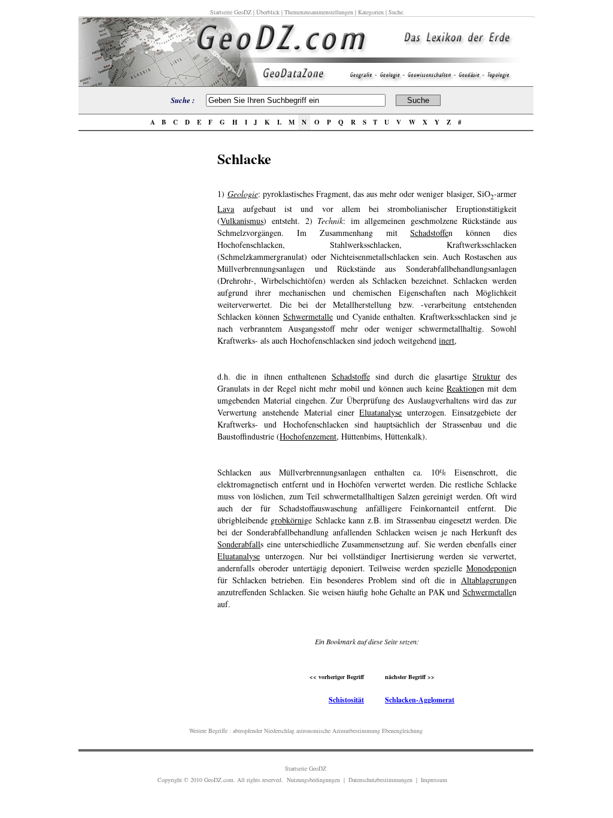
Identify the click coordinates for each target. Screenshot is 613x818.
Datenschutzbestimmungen (380, 779)
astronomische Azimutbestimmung (338, 730)
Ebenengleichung (402, 730)
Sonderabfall (238, 544)
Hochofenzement (308, 436)
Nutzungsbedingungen (313, 779)
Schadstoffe (429, 232)
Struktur (486, 376)
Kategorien (371, 12)
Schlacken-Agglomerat (419, 700)
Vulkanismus (241, 220)
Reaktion (462, 388)
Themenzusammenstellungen (318, 12)
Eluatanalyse (380, 412)
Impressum (434, 779)
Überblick (268, 12)
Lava (225, 208)
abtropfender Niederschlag (264, 730)
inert (446, 340)
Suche (396, 12)
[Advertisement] (144, 327)
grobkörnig (289, 520)
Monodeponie (489, 568)
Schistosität (346, 700)
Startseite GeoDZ (230, 12)
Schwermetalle (308, 316)
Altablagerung (485, 580)
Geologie (242, 193)
